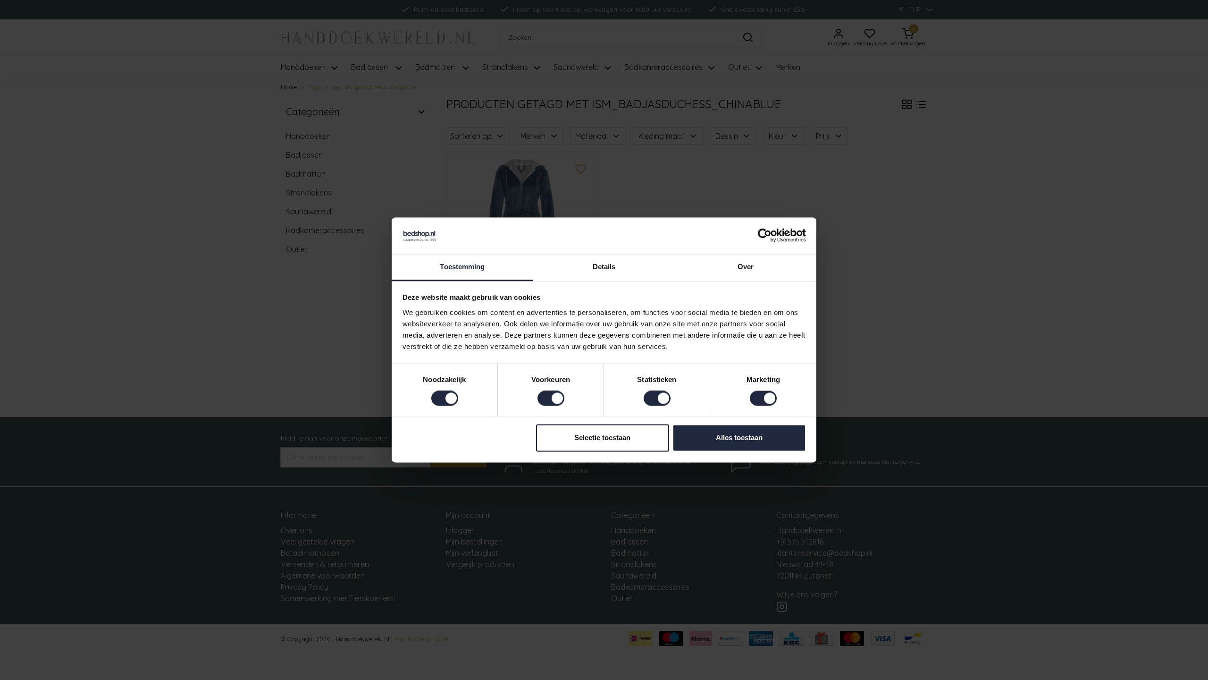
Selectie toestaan (602, 438)
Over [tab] (746, 267)
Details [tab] (604, 267)
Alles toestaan (739, 438)
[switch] (550, 398)
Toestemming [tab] (462, 267)
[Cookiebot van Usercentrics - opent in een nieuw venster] (764, 236)
